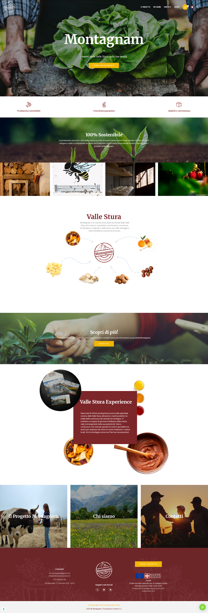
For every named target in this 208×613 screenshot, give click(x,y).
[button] (202, 607)
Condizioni (92, 605)
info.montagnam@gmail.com (59, 573)
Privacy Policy (102, 605)
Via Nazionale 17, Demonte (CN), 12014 (60, 583)
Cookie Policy (115, 605)
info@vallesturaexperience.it (59, 576)
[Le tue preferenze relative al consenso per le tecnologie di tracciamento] (4, 609)
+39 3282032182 (59, 580)
